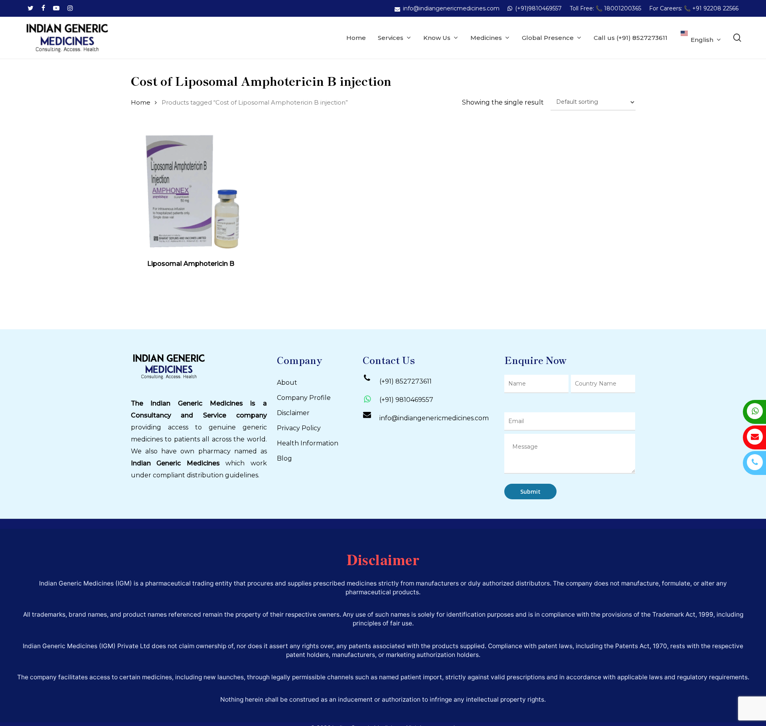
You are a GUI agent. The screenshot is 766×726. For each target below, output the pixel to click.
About (287, 382)
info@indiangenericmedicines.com (434, 418)
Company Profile (304, 398)
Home (140, 102)
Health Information (307, 443)
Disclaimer (293, 413)
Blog (284, 458)
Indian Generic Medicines (175, 463)
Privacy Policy (299, 428)
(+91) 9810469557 (406, 400)
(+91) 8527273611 (405, 381)
